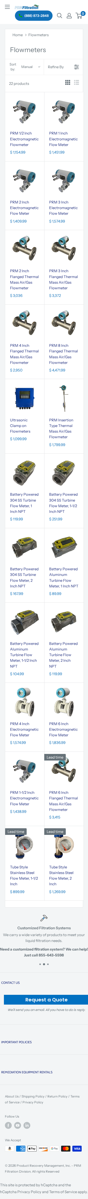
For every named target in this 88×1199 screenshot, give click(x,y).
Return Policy (57, 1096)
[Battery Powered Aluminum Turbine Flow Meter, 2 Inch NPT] (63, 622)
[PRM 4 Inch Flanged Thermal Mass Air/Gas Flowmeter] (24, 324)
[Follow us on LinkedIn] (26, 1125)
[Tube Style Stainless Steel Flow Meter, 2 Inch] (63, 845)
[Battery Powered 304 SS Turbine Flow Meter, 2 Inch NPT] (24, 547)
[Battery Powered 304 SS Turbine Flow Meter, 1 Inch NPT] (24, 473)
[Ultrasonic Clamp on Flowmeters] (24, 398)
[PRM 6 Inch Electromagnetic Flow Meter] (63, 702)
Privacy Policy (32, 1102)
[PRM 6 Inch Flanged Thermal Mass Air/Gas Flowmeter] (63, 771)
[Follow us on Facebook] (8, 1125)
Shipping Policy (33, 1096)
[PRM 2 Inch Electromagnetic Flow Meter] (24, 180)
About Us (12, 1096)
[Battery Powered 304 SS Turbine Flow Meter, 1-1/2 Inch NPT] (63, 473)
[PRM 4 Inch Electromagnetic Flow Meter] (24, 702)
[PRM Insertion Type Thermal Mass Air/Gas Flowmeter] (63, 398)
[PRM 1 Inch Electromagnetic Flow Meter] (63, 111)
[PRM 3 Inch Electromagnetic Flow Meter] (63, 180)
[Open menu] (7, 7)
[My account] (69, 15)
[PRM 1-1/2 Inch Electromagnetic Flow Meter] (24, 771)
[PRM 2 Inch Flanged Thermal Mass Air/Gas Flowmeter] (24, 249)
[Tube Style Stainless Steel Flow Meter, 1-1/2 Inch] (24, 845)
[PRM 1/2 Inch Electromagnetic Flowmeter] (24, 111)
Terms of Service (63, 1191)
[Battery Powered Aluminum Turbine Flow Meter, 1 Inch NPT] (63, 547)
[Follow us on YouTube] (17, 1125)
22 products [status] (19, 83)
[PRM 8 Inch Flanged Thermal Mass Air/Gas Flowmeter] (63, 324)
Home (17, 35)
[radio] (67, 83)
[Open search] (59, 15)
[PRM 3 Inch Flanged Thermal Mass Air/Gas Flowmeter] (63, 249)
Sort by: (21, 66)
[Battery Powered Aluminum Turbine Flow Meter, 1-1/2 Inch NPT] (24, 622)
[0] (79, 16)
